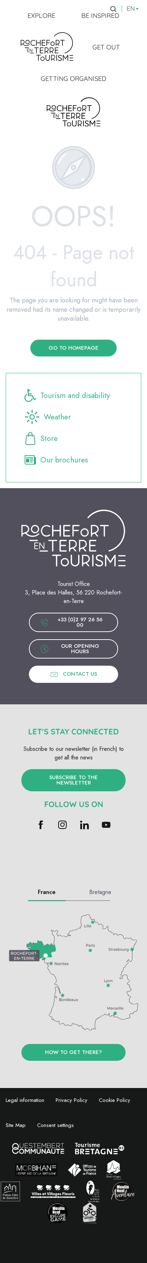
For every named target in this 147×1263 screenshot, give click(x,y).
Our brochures (64, 460)
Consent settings (55, 1125)
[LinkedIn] (84, 825)
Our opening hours (80, 648)
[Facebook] (41, 825)
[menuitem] (41, 16)
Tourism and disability (75, 395)
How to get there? (73, 1052)
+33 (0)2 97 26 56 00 (79, 622)
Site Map (16, 1125)
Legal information (25, 1100)
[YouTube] (106, 825)
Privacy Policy (71, 1100)
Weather (57, 417)
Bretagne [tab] (100, 892)
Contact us (80, 674)
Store (49, 438)
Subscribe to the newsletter (73, 780)
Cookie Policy (114, 1100)
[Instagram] (63, 825)
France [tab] (47, 892)
